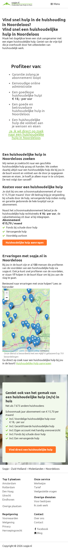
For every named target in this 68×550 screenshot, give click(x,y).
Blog (39, 533)
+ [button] (7, 293)
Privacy (6, 526)
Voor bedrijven (42, 501)
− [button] (7, 298)
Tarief (37, 487)
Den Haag (7, 491)
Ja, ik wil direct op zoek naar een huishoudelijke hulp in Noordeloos (26, 134)
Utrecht (6, 495)
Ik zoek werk (41, 505)
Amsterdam (9, 483)
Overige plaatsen (12, 506)
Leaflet (21, 350)
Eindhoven (8, 499)
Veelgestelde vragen (45, 491)
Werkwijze (40, 483)
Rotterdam (8, 487)
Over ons (39, 518)
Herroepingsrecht (12, 530)
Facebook (42, 529)
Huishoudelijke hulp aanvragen (24, 242)
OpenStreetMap (33, 350)
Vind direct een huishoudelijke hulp (31, 449)
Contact (38, 522)
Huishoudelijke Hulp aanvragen (33, 363)
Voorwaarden (10, 518)
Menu (56, 4)
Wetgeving (8, 522)
